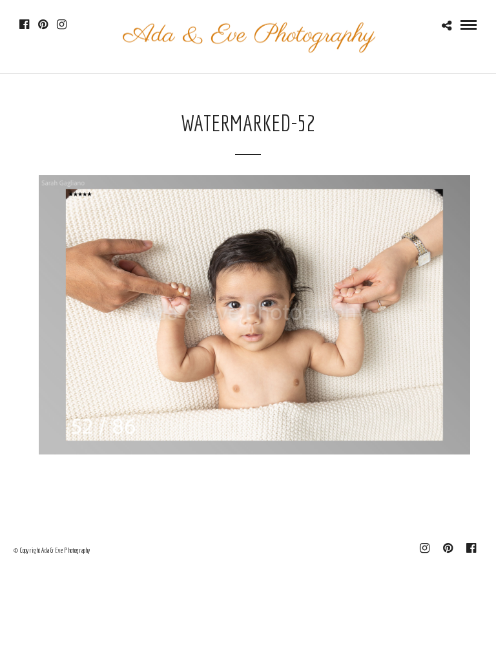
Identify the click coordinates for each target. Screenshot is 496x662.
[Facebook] (24, 24)
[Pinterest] (43, 24)
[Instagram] (62, 24)
